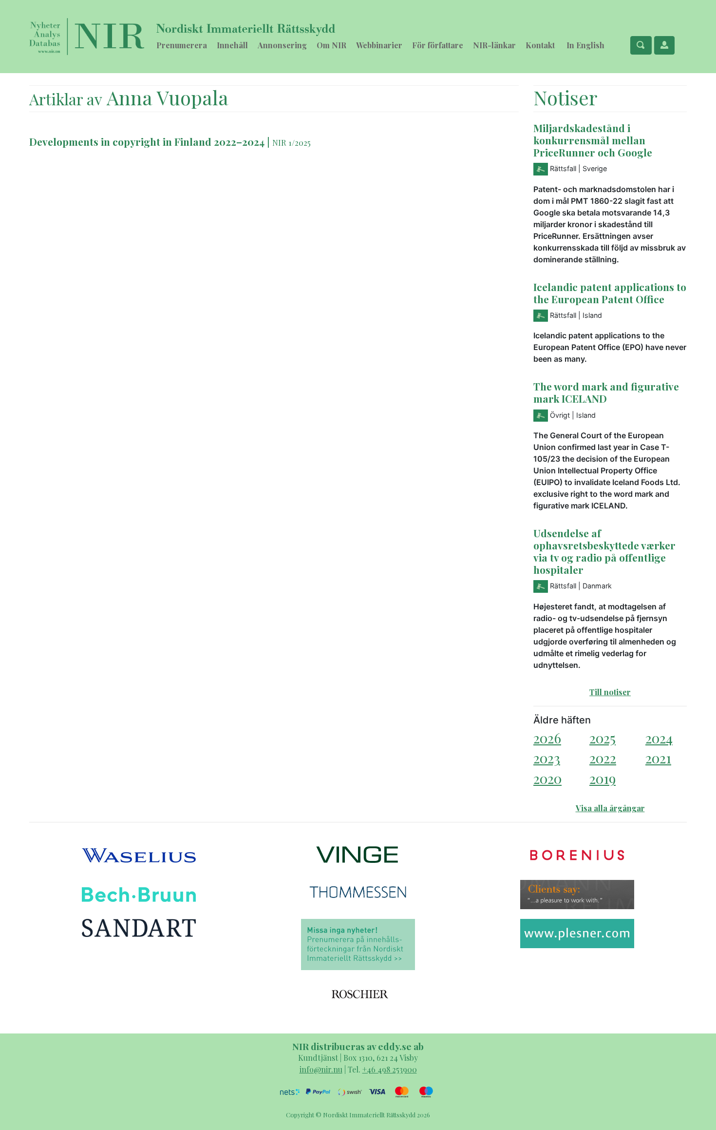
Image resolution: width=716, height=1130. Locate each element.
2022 (602, 758)
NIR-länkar (494, 45)
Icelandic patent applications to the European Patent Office (609, 293)
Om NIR (331, 45)
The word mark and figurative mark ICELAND (606, 392)
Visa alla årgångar (610, 808)
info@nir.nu (321, 1069)
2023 (546, 758)
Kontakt (540, 45)
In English (585, 45)
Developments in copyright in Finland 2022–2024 (146, 141)
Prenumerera (181, 45)
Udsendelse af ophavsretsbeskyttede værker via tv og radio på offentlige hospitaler (604, 551)
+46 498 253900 (389, 1069)
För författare (437, 45)
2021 (658, 758)
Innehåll (232, 45)
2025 (602, 738)
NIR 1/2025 (291, 142)
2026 (547, 738)
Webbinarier (379, 45)
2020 (547, 778)
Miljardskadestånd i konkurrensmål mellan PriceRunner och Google (592, 140)
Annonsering (282, 45)
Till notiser (610, 692)
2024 (659, 738)
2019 (602, 778)
